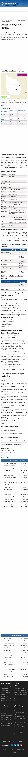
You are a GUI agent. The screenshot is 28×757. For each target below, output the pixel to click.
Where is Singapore (5, 688)
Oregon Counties (8, 667)
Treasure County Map (9, 504)
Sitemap (14, 752)
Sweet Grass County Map (10, 501)
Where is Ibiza (4, 694)
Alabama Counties (8, 638)
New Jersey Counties (9, 662)
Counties (23, 20)
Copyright (22, 751)
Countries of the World (6, 717)
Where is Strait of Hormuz (20, 692)
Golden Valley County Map (10, 477)
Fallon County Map (8, 472)
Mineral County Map (8, 487)
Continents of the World (7, 719)
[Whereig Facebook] (12, 745)
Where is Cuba (4, 696)
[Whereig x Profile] (18, 745)
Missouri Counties (8, 657)
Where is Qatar (4, 690)
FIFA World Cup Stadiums (20, 722)
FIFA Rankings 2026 (19, 716)
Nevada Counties (8, 659)
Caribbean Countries (6, 721)
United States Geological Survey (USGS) (10, 454)
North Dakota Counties (9, 664)
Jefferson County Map (9, 480)
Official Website (12, 225)
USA (6, 20)
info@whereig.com (17, 741)
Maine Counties (7, 652)
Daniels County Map (8, 470)
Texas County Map (8, 671)
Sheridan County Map (9, 499)
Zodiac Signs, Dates (19, 701)
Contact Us (12, 749)
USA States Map (11, 20)
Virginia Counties (8, 674)
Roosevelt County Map (9, 496)
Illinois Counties (7, 648)
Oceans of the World (6, 711)
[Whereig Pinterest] (21, 745)
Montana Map (4, 111)
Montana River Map (22, 118)
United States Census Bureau (8, 452)
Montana (18, 20)
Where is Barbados (5, 692)
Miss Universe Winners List (20, 690)
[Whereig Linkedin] (15, 745)
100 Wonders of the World (7, 713)
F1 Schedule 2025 (18, 730)
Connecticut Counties (9, 643)
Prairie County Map (8, 494)
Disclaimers (15, 751)
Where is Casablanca (19, 698)
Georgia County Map (9, 645)
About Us (5, 749)
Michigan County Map (9, 655)
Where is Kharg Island (6, 709)
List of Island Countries (6, 723)
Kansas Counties (8, 650)
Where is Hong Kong (6, 686)
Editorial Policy (7, 751)
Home (2, 20)
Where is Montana (22, 115)
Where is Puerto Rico (6, 698)
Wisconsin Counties (8, 676)
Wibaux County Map (8, 506)
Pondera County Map (9, 492)
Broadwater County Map (10, 465)
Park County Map (8, 489)
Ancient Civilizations (5, 725)
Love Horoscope (18, 696)
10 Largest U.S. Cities (19, 688)
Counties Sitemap (18, 703)
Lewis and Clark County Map (10, 482)
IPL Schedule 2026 (18, 724)
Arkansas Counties (8, 640)
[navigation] (2, 9)
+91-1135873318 (6, 741)
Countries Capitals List (6, 715)
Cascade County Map (9, 468)
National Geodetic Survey (7, 455)
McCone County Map (9, 484)
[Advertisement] (14, 55)
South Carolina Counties (9, 669)
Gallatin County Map (9, 475)
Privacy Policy (20, 749)
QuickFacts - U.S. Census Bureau (9, 450)
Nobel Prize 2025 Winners (20, 694)
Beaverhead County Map (10, 463)
